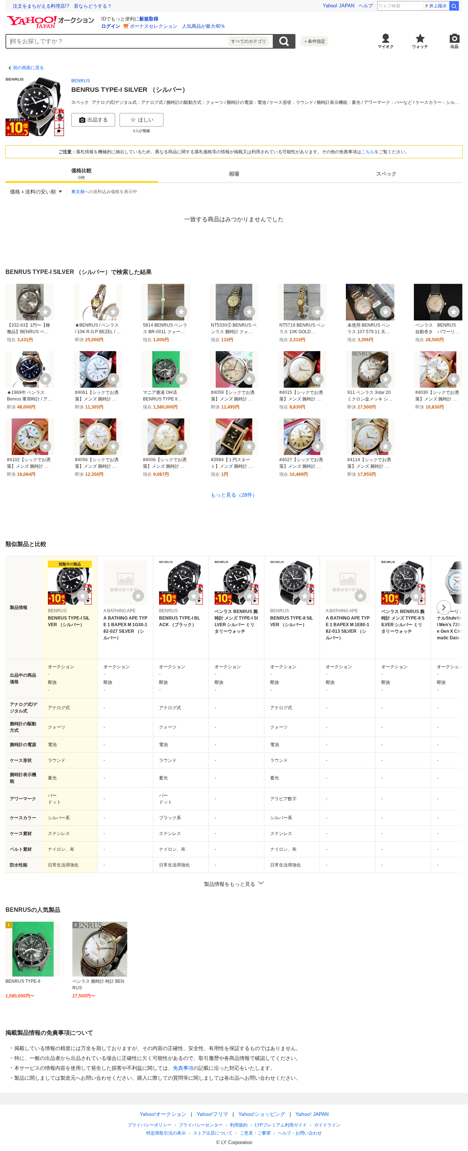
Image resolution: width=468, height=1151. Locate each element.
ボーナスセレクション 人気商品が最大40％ (177, 26)
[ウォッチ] (45, 311)
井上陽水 (438, 5)
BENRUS (80, 80)
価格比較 (81, 174)
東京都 (77, 191)
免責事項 (183, 1068)
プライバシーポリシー (149, 1125)
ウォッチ (420, 46)
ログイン (110, 26)
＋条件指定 (314, 41)
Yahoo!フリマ (212, 1114)
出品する (97, 120)
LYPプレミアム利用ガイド (281, 1125)
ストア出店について (213, 1133)
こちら (367, 151)
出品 (454, 46)
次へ (444, 607)
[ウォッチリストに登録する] (82, 596)
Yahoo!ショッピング (261, 1114)
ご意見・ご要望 (255, 1133)
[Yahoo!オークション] (51, 18)
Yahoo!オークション (163, 1114)
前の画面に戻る (28, 67)
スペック (386, 174)
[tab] (81, 174)
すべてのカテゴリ (248, 41)
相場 (234, 174)
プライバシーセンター (201, 1125)
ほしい (146, 120)
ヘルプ (366, 5)
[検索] (454, 6)
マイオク (386, 46)
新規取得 (148, 19)
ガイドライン (327, 1125)
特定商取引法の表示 (166, 1133)
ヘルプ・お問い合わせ (300, 1133)
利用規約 (239, 1125)
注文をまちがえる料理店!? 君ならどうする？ (62, 6)
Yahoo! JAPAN (338, 5)
